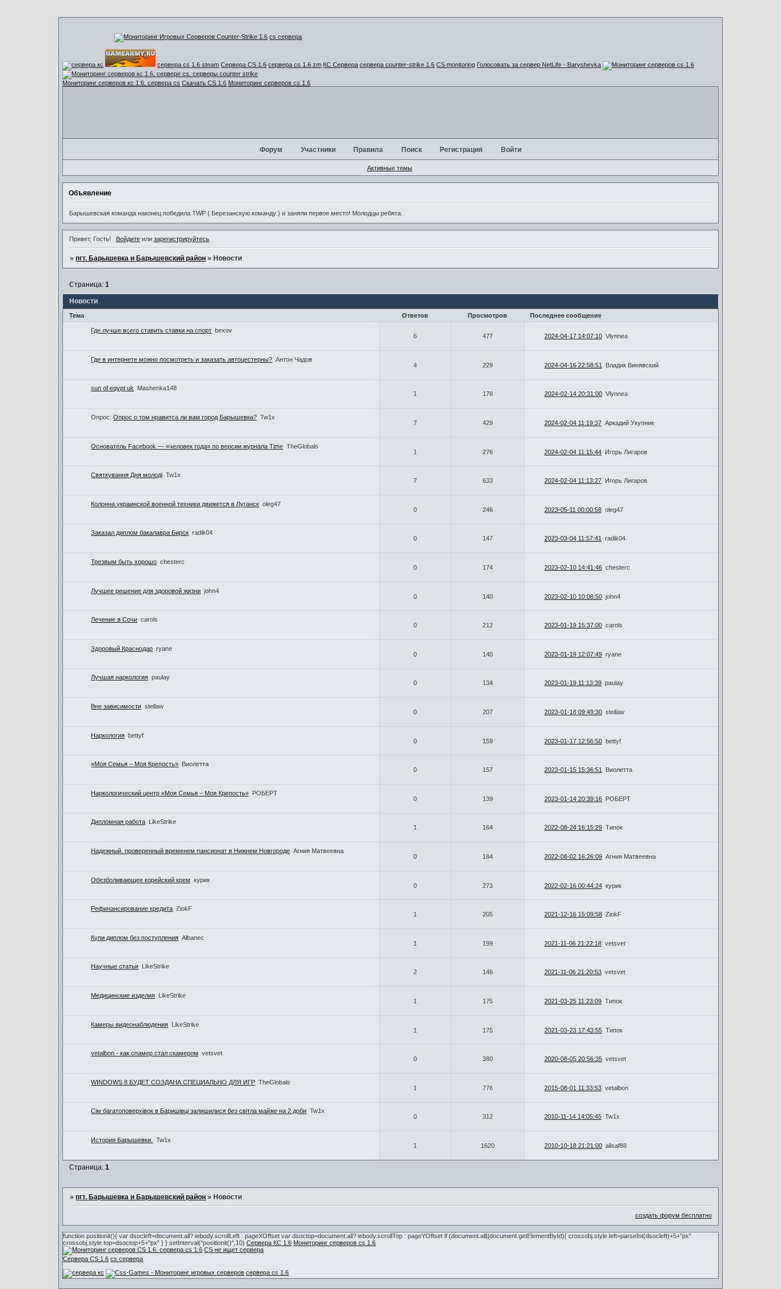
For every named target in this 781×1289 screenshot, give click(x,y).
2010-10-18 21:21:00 (573, 1145)
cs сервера (285, 36)
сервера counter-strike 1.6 (397, 64)
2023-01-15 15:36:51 (573, 769)
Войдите (128, 238)
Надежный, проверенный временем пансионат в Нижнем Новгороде (190, 850)
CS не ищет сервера (234, 1249)
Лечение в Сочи (114, 619)
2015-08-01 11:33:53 (572, 1087)
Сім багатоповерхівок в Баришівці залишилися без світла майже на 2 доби (198, 1110)
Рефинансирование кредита (132, 908)
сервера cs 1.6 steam (188, 64)
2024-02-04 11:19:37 (572, 422)
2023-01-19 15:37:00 (573, 625)
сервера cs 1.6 (267, 1272)
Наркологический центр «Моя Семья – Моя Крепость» (170, 793)
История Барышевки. (122, 1139)
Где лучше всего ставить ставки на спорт (151, 330)
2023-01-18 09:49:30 (573, 711)
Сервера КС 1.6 (269, 1242)
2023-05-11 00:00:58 (572, 509)
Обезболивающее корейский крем (140, 879)
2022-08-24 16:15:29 (573, 827)
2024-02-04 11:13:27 (572, 480)
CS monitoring (455, 64)
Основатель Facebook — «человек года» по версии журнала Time (187, 446)
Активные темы (389, 168)
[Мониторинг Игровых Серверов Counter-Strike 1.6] (191, 36)
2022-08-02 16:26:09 (573, 856)
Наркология (108, 735)
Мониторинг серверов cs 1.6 (269, 82)
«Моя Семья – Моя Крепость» (134, 763)
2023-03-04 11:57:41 (572, 538)
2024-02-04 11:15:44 (572, 452)
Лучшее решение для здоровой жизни (146, 590)
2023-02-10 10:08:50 (573, 596)
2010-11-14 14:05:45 (572, 1116)
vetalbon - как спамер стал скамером (144, 1053)
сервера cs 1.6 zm (294, 64)
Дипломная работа (118, 821)
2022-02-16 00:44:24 (573, 885)
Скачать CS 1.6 (204, 82)
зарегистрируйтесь (181, 238)
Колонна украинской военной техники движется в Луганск (175, 504)
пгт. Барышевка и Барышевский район (140, 258)
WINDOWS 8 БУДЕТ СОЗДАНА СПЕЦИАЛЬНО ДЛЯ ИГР (173, 1082)
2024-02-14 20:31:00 (573, 393)
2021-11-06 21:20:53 (572, 971)
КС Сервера (340, 64)
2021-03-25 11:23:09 (572, 1001)
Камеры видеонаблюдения (129, 1024)
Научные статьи (114, 966)
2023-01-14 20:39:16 (573, 798)
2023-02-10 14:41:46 (573, 567)
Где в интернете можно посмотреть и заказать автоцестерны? (181, 359)
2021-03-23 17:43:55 (573, 1030)
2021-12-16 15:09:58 (573, 914)
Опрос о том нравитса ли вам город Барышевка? (185, 417)
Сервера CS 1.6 (243, 64)
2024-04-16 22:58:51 (573, 365)
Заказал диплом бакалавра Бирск (140, 532)
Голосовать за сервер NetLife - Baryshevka (539, 64)
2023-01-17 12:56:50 (573, 741)
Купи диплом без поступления (134, 937)
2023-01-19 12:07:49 (573, 654)
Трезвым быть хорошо (124, 561)
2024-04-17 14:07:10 (573, 336)
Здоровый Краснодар (122, 648)
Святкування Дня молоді (126, 474)
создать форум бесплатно (673, 1215)
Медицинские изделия (123, 995)
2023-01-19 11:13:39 (572, 682)
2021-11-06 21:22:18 (572, 943)
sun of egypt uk (112, 388)
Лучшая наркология (119, 677)
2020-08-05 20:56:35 (573, 1058)
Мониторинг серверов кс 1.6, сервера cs (121, 82)
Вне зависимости (116, 706)
